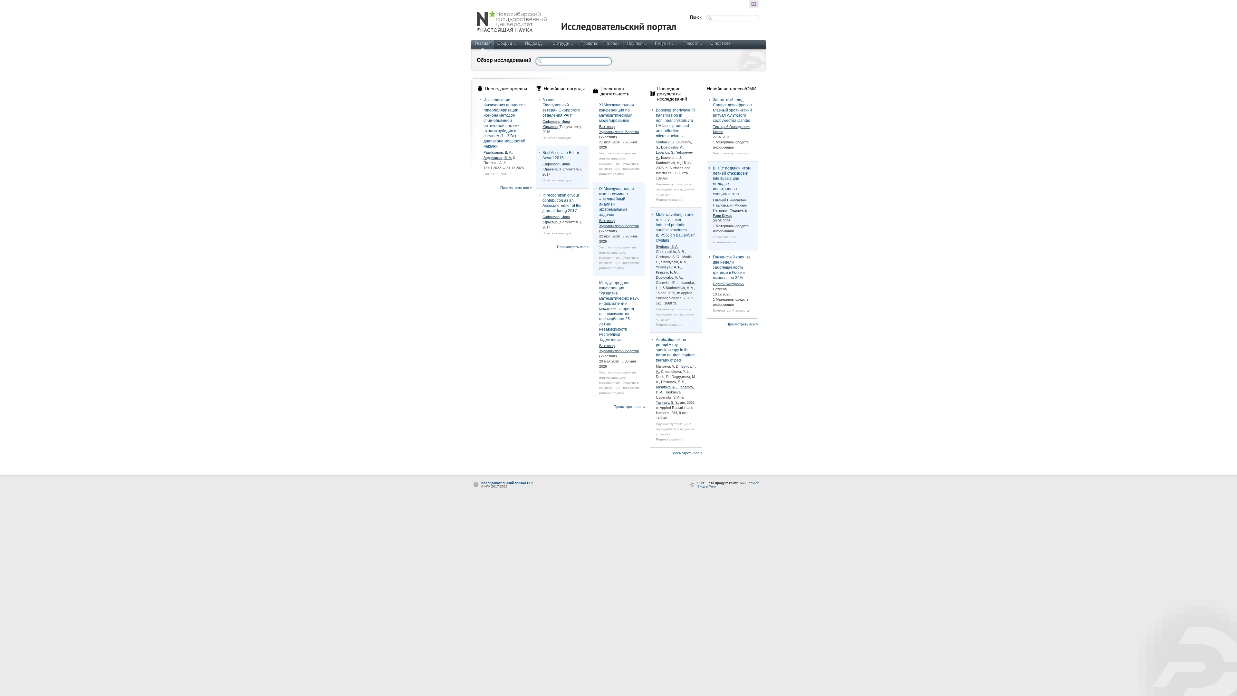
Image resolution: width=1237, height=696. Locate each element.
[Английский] (754, 4)
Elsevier (752, 483)
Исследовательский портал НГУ (507, 483)
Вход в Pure (706, 486)
